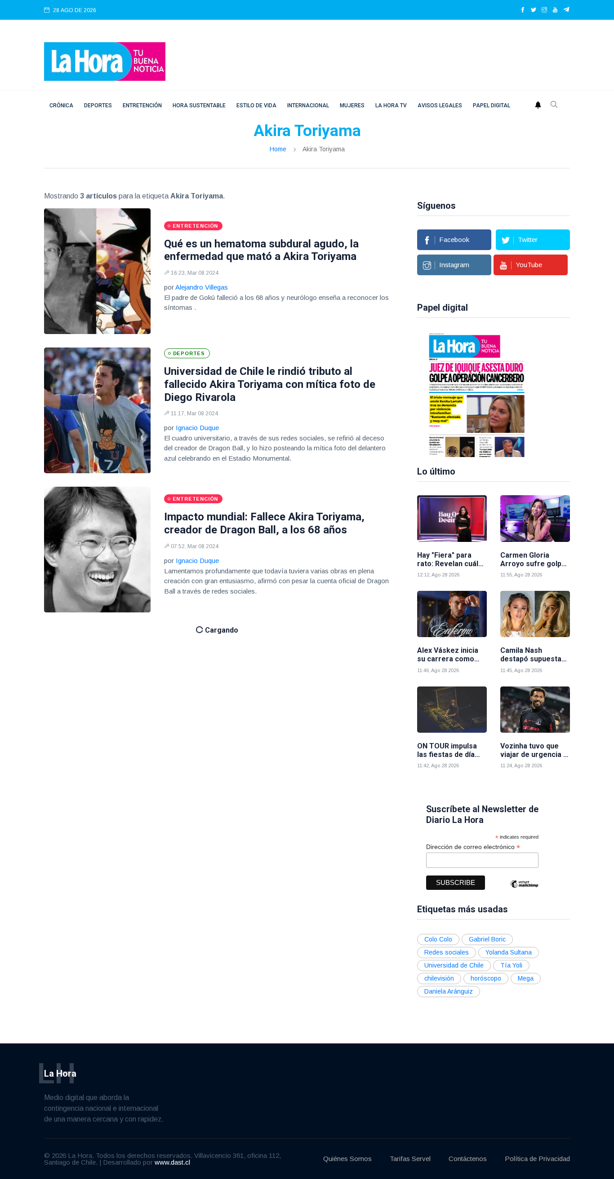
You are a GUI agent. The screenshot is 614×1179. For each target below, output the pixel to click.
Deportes (98, 105)
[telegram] (566, 10)
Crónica (61, 105)
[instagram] (544, 10)
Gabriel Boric (487, 939)
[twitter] (533, 10)
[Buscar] (554, 105)
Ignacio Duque (197, 427)
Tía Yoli (511, 965)
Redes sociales (446, 952)
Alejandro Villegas (201, 287)
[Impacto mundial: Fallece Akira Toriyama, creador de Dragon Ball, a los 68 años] (97, 549)
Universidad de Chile (454, 965)
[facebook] (522, 10)
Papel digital (491, 105)
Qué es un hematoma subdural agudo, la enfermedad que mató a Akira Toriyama (261, 250)
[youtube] (555, 10)
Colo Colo (438, 939)
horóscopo (486, 978)
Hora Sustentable (199, 105)
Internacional (308, 105)
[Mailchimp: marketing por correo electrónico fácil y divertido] (524, 890)
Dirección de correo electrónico (473, 847)
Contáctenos (468, 1158)
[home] (104, 61)
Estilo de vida (256, 105)
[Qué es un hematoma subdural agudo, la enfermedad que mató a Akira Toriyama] (97, 271)
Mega (526, 978)
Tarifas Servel (410, 1158)
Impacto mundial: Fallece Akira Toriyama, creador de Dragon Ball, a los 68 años (264, 523)
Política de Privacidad (537, 1158)
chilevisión (439, 978)
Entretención (142, 105)
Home (278, 149)
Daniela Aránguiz (448, 991)
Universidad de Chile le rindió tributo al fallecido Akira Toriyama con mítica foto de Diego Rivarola (269, 384)
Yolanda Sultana (508, 952)
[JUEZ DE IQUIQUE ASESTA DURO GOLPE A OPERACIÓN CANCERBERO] (466, 394)
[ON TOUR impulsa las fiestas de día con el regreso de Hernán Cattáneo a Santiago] (452, 709)
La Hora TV (391, 105)
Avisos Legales (440, 105)
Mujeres (352, 105)
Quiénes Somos (347, 1158)
